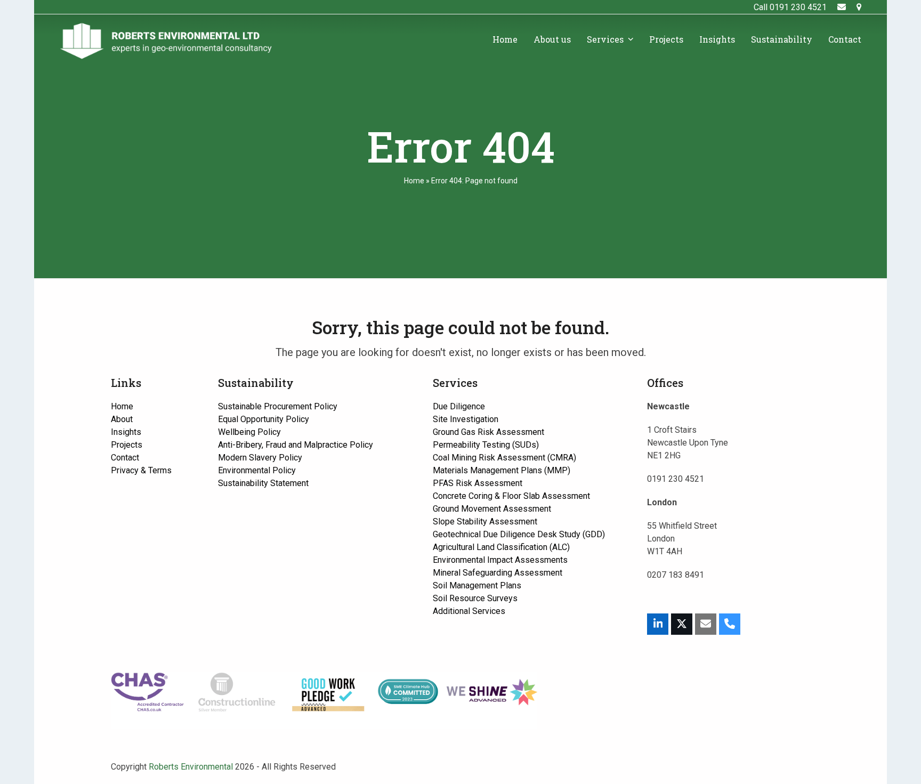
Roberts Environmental (191, 767)
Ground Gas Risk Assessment (488, 432)
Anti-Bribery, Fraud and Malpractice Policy (295, 445)
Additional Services (469, 611)
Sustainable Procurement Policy (277, 406)
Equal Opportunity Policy (263, 419)
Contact (125, 457)
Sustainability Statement (263, 483)
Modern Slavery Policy (260, 457)
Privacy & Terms (141, 470)
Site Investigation (465, 419)
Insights (126, 432)
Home (414, 180)
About (122, 419)
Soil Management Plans (477, 585)
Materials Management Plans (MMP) (501, 470)
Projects (126, 445)
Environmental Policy (257, 470)
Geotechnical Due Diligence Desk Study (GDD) (519, 534)
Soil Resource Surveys (475, 598)
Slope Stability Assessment (485, 521)
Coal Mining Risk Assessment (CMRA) (504, 457)
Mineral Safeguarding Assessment (497, 573)
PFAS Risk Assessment (477, 483)
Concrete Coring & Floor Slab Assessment (511, 496)
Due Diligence (459, 406)
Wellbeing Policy (249, 432)
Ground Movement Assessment (492, 509)
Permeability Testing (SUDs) (486, 445)
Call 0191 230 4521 (790, 7)
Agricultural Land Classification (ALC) (501, 547)
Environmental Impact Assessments (500, 560)
